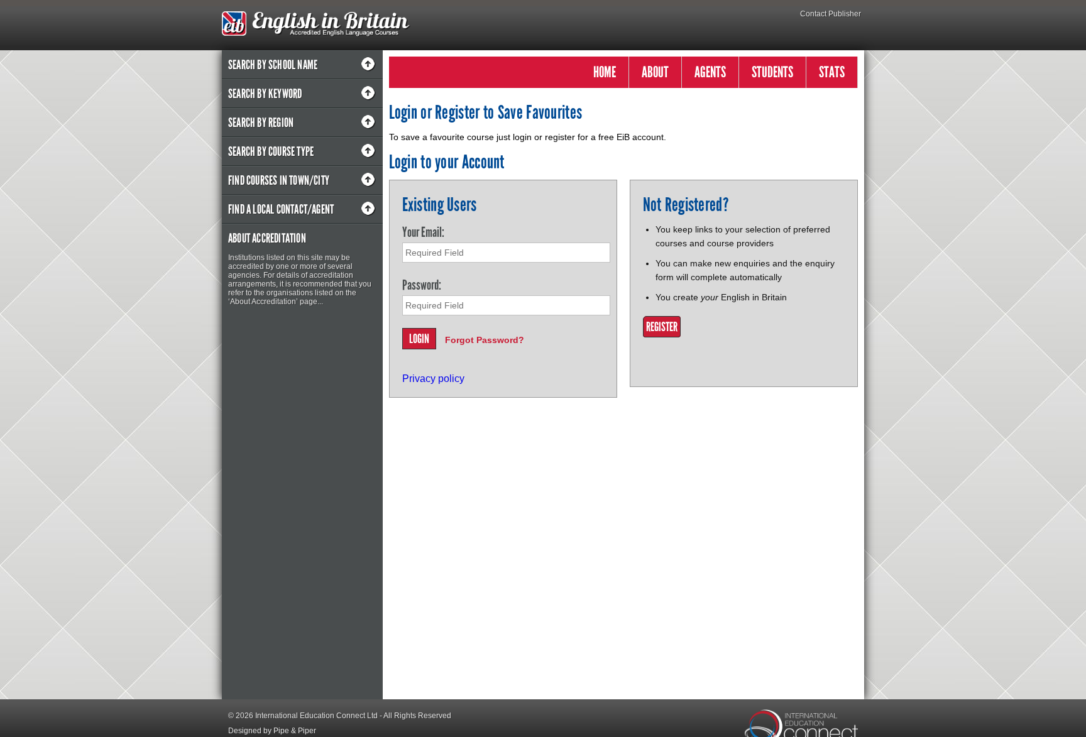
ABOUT (655, 72)
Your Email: (423, 232)
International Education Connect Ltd (316, 715)
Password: (421, 284)
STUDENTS (772, 72)
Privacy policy (433, 378)
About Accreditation (267, 238)
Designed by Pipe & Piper (272, 730)
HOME (604, 72)
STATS (832, 72)
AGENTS (710, 72)
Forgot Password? (484, 340)
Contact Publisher (830, 13)
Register (661, 326)
